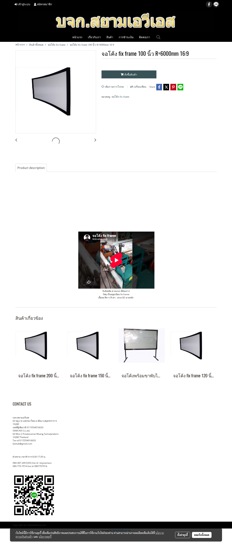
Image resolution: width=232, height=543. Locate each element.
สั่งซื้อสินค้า (130, 74)
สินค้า (109, 37)
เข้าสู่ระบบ (23, 4)
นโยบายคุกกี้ (45, 536)
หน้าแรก (77, 37)
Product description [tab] (31, 168)
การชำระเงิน (126, 37)
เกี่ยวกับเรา (94, 37)
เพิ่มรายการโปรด (114, 86)
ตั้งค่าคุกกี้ (182, 534)
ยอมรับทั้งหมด (201, 534)
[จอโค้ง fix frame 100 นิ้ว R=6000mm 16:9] (56, 92)
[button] (158, 37)
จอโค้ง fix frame (120, 96)
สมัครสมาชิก (44, 4)
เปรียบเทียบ (139, 86)
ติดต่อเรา (144, 37)
